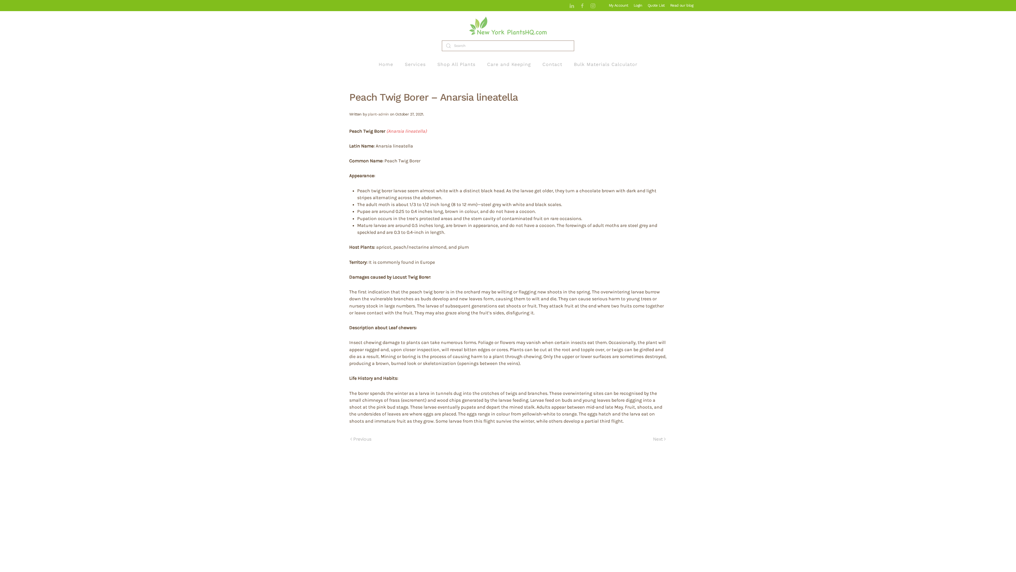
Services (415, 64)
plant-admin (378, 114)
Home (386, 64)
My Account (618, 5)
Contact (552, 64)
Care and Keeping (509, 64)
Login (638, 5)
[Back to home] (508, 25)
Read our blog (681, 5)
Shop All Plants (456, 64)
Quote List (656, 5)
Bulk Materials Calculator (605, 64)
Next (658, 439)
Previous (362, 439)
